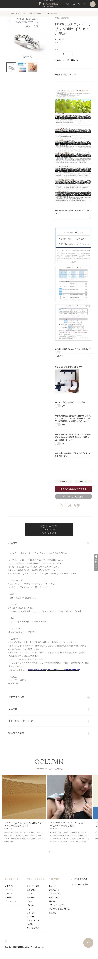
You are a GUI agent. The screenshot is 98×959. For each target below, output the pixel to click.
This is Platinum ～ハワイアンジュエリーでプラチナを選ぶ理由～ (69, 824)
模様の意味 (31, 890)
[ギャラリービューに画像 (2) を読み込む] (22, 67)
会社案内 (52, 913)
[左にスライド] (43, 852)
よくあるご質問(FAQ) (79, 879)
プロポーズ (31, 916)
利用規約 (52, 901)
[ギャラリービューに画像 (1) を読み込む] (11, 67)
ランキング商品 (33, 928)
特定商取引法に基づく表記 (59, 909)
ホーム (5, 13)
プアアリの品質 (55, 894)
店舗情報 (8, 897)
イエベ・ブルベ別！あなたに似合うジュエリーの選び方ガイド (23, 824)
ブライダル (9, 886)
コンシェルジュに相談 (80, 884)
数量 (56, 49)
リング (29, 894)
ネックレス (31, 897)
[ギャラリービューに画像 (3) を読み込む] (33, 67)
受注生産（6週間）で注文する (73, 489)
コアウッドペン (33, 920)
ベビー (29, 909)
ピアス (29, 901)
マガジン (8, 894)
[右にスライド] (54, 852)
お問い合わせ (54, 897)
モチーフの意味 (33, 886)
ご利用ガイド (54, 890)
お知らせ (52, 886)
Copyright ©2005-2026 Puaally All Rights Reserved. (24, 947)
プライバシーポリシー (57, 905)
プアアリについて (12, 901)
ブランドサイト (12, 879)
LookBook (9, 890)
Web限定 (30, 924)
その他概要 (54, 879)
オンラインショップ (36, 879)
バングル (30, 905)
